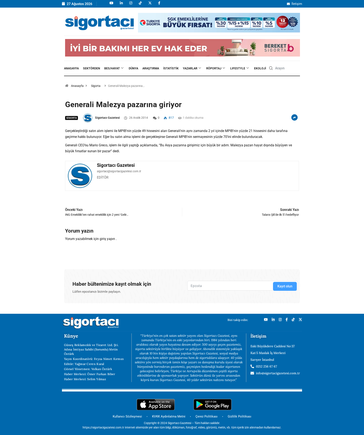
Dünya (133, 68)
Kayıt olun (284, 286)
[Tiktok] (140, 5)
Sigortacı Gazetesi (107, 117)
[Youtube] (111, 5)
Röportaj (213, 68)
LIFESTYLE (237, 68)
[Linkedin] (121, 5)
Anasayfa (71, 68)
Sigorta (95, 86)
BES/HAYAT (112, 68)
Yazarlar (190, 68)
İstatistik (171, 68)
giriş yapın (107, 239)
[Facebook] (159, 5)
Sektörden (91, 68)
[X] (149, 5)
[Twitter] (300, 320)
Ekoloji (260, 68)
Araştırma (150, 68)
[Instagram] (130, 5)
